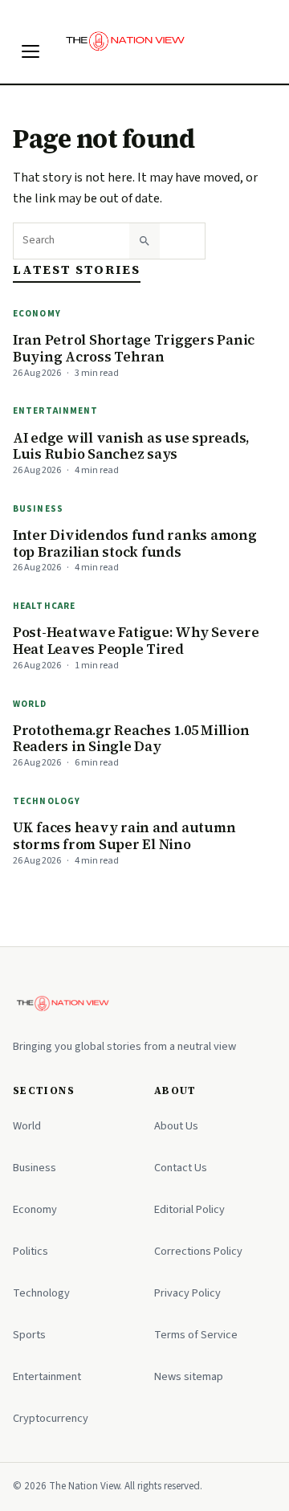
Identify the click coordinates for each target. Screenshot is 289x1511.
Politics (30, 1251)
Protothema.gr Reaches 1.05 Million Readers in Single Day (131, 738)
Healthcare (44, 606)
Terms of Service (196, 1334)
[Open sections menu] (30, 51)
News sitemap (188, 1376)
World (30, 704)
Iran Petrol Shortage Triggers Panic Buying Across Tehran (133, 348)
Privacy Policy (187, 1292)
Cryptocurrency (50, 1418)
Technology (46, 801)
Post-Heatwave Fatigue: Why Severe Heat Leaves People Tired (136, 640)
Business (38, 509)
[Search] (144, 241)
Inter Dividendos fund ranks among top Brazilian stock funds (135, 543)
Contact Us (180, 1167)
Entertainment (56, 411)
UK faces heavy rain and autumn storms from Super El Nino (124, 835)
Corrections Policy (198, 1251)
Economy (37, 314)
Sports (29, 1334)
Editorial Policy (189, 1209)
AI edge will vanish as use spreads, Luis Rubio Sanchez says (131, 446)
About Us (176, 1125)
